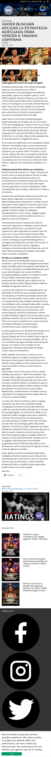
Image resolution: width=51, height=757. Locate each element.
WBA (6, 43)
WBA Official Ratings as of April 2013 (20, 488)
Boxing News (7, 21)
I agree (11, 754)
